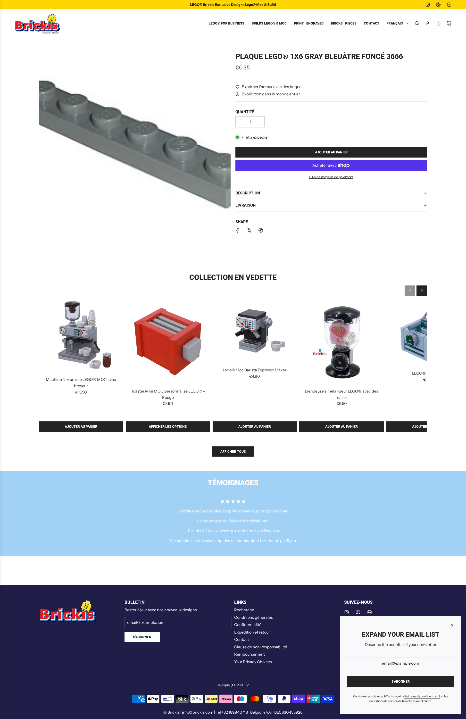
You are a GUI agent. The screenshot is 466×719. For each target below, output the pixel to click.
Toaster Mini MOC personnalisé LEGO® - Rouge (168, 394)
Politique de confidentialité (422, 696)
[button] (410, 290)
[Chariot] (449, 23)
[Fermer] (452, 625)
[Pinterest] (438, 4)
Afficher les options (168, 426)
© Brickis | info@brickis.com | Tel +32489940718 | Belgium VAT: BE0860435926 (233, 712)
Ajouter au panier (81, 426)
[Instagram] (427, 4)
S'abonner (142, 637)
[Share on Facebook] (238, 231)
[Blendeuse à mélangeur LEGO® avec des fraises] (341, 342)
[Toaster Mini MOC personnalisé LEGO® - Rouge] (168, 342)
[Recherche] (417, 23)
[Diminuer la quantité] (241, 122)
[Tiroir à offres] (438, 23)
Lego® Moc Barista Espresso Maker (254, 370)
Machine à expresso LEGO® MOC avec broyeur (81, 382)
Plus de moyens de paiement (331, 177)
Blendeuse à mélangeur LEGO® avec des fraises (341, 394)
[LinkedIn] (449, 4)
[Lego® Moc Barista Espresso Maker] (255, 331)
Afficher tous (233, 451)
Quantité (244, 112)
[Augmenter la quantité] (259, 122)
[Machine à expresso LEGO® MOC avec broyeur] (81, 336)
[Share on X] (249, 231)
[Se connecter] (427, 23)
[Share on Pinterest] (260, 231)
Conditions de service (383, 701)
